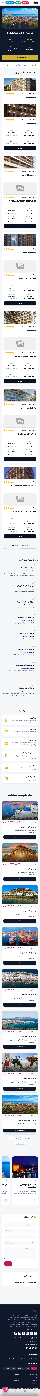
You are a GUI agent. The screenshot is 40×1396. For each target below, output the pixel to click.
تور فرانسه (16, 1377)
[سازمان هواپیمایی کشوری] (35, 1333)
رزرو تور (20, 148)
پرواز (25, 65)
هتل (33, 65)
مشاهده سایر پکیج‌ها (20, 57)
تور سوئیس (16, 1380)
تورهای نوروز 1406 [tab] (11, 1369)
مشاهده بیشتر (33, 1383)
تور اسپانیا (17, 1374)
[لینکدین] (30, 1348)
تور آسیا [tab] (27, 1369)
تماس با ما (25, 1359)
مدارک (4, 65)
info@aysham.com (30, 1344)
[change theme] (3, 2)
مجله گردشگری (14, 1359)
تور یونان (35, 1380)
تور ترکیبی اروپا (33, 1374)
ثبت (8, 1264)
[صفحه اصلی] (35, 3)
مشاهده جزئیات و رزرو (20, 837)
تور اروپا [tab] (34, 1369)
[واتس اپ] (33, 1348)
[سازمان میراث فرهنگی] (27, 1333)
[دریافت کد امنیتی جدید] (12, 1243)
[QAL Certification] (19, 1333)
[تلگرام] (27, 1348)
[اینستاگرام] (36, 1348)
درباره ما (35, 1359)
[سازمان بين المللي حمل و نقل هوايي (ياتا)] (31, 1333)
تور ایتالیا (35, 1377)
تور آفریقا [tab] (20, 1369)
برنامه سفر (14, 65)
